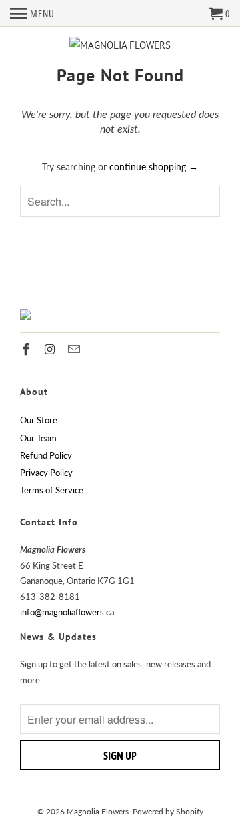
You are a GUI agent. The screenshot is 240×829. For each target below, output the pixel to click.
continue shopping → (153, 166)
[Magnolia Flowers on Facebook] (27, 349)
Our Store (38, 420)
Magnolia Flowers (98, 811)
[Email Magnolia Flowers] (75, 349)
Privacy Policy (46, 472)
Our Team (38, 438)
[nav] (32, 13)
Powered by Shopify (168, 811)
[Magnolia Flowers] (120, 45)
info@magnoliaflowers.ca (67, 612)
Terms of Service (51, 490)
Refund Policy (46, 455)
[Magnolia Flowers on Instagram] (51, 349)
